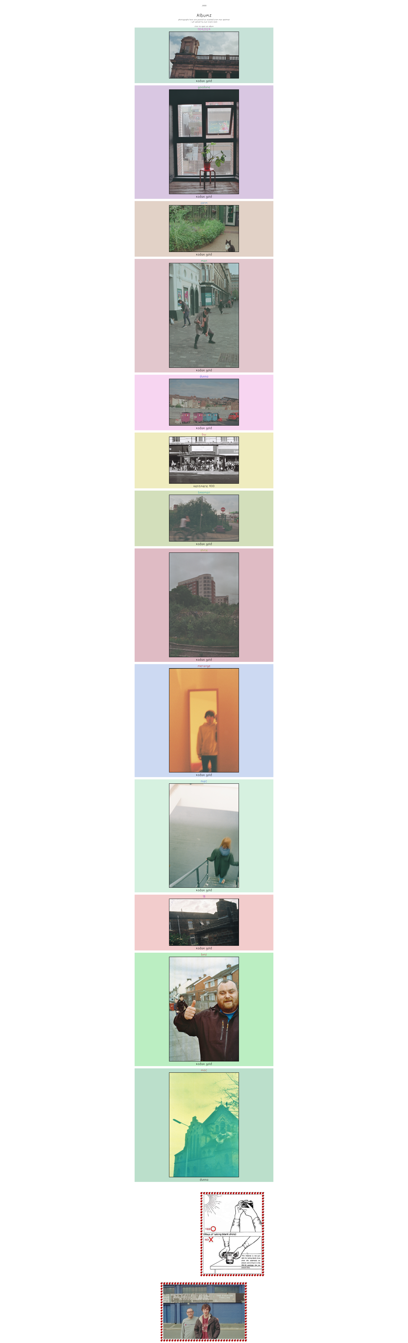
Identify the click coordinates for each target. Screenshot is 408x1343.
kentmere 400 (204, 460)
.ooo (204, 5)
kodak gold (204, 55)
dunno (204, 1125)
